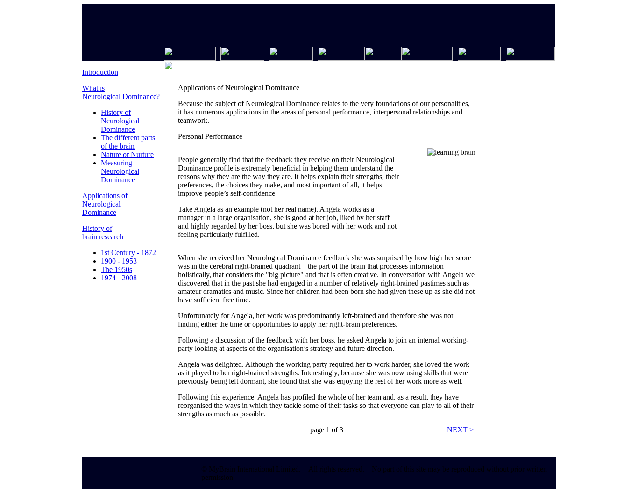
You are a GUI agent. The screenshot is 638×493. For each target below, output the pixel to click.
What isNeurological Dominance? (121, 92)
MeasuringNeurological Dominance (120, 171)
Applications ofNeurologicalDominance (105, 204)
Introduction (100, 72)
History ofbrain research (102, 232)
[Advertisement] (512, 240)
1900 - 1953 (119, 261)
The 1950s (116, 269)
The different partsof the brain (128, 142)
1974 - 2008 (119, 278)
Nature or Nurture (127, 154)
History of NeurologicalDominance (120, 120)
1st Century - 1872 (128, 253)
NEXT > (460, 430)
